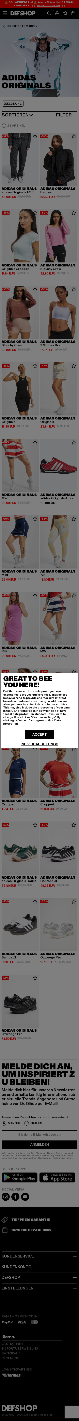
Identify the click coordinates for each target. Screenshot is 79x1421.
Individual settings (39, 744)
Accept (39, 734)
